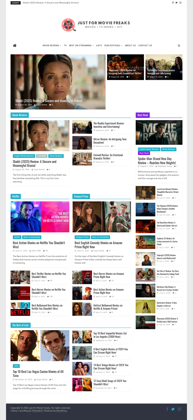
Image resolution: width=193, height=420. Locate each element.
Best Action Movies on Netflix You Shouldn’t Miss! (39, 244)
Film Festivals (112, 45)
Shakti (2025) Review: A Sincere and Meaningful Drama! (51, 3)
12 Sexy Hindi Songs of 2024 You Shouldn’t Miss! (109, 382)
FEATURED (41, 156)
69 (47, 251)
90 (51, 281)
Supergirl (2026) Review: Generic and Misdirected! (166, 256)
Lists (99, 45)
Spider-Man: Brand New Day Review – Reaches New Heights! (157, 160)
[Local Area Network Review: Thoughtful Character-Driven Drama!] (145, 187)
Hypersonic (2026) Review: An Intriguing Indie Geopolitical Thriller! (125, 71)
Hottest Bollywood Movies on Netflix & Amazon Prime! (107, 307)
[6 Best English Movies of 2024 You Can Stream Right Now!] (82, 347)
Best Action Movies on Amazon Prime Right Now (108, 291)
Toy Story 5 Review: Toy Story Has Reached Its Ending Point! (168, 272)
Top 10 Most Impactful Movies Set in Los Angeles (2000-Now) (110, 334)
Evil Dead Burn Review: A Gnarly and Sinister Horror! (167, 224)
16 (113, 296)
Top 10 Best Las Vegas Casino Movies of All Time (38, 373)
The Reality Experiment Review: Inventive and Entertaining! (161, 71)
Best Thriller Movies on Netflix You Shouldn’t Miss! (49, 275)
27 (116, 356)
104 (51, 296)
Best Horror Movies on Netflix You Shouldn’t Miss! (48, 291)
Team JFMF (36, 251)
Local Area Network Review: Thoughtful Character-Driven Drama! (167, 191)
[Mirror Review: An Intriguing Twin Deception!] (82, 137)
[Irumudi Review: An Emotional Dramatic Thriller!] (82, 153)
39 (112, 281)
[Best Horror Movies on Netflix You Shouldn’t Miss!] (20, 288)
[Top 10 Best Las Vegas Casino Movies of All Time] (40, 332)
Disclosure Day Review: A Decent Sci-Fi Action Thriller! (168, 288)
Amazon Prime (82, 237)
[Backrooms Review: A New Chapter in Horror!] (145, 301)
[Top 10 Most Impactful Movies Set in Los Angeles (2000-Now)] (82, 332)
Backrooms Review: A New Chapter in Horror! (167, 304)
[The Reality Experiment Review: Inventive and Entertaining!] (164, 56)
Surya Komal (41, 105)
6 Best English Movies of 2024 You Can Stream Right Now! (110, 350)
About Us (130, 45)
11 (116, 372)
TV (65, 45)
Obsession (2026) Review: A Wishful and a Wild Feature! (167, 320)
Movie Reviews (51, 45)
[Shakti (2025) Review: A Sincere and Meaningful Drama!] (58, 56)
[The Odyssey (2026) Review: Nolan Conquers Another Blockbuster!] (145, 204)
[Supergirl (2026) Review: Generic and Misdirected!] (145, 253)
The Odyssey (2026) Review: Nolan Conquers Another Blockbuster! (167, 208)
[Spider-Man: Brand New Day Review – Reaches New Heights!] (159, 121)
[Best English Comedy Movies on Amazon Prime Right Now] (101, 203)
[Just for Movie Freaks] (15, 46)
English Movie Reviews (24, 156)
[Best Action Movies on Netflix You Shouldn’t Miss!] (40, 203)
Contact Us (145, 45)
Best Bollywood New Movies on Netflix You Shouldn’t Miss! (47, 307)
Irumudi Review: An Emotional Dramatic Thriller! (108, 156)
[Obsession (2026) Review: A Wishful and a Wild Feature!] (145, 317)
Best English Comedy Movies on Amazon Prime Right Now (98, 244)
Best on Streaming (80, 45)
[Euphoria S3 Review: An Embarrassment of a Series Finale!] (145, 237)
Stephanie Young (165, 166)
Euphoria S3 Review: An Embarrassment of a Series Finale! (167, 241)
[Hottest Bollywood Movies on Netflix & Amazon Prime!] (82, 304)
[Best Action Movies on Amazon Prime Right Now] (82, 288)
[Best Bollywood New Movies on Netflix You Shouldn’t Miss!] (20, 304)
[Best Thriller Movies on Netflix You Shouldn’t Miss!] (20, 272)
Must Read (144, 153)
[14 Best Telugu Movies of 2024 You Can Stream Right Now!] (82, 363)
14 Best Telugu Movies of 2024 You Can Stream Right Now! (110, 366)
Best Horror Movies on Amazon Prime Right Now (108, 275)
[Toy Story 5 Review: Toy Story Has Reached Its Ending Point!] (145, 269)
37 (110, 251)
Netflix (17, 237)
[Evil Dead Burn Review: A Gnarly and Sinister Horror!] (145, 221)
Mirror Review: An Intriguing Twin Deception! (110, 140)
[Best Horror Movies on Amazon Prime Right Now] (82, 272)
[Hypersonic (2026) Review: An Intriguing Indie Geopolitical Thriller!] (125, 56)
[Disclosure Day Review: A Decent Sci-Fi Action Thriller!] (145, 285)
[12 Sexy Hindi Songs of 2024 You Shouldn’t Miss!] (82, 379)
